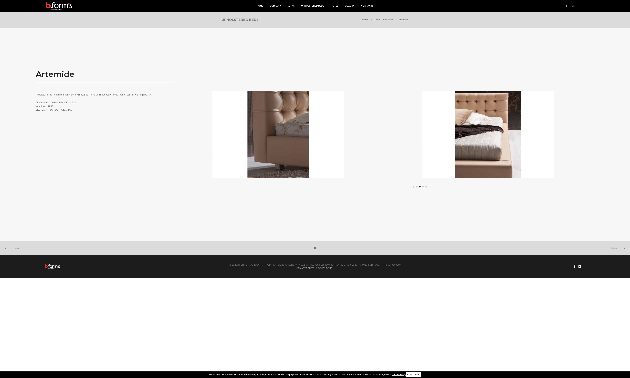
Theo (16, 248)
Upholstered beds (312, 6)
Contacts (367, 6)
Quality (350, 6)
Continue (413, 374)
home (260, 6)
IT (567, 5)
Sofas (291, 6)
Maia (614, 248)
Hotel (334, 6)
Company (275, 6)
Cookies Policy (324, 268)
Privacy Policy (305, 268)
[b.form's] (59, 6)
